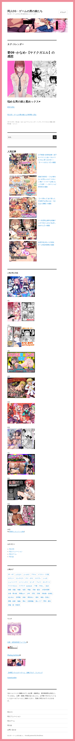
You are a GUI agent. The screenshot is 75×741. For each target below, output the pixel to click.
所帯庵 (18, 597)
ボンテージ (46, 582)
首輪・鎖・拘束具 (14, 605)
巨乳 (33, 593)
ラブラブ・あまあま (25, 586)
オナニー (11, 578)
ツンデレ (39, 122)
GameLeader (12, 678)
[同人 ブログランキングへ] (32, 647)
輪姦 (19, 601)
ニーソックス (23, 582)
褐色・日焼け (45, 597)
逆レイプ (38, 601)
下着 (35, 586)
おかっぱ (23, 122)
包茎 (24, 590)
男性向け (30, 597)
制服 (51, 122)
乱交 (47, 586)
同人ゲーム (13, 554)
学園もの (22, 593)
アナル (28, 122)
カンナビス (19, 578)
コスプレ (38, 578)
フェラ (38, 582)
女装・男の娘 (12, 593)
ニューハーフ (12, 582)
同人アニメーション (15, 551)
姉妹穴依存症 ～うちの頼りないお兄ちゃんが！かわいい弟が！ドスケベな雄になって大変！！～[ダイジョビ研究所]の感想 (47, 182)
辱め (24, 601)
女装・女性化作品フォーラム (16, 642)
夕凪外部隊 (45, 590)
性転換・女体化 (47, 593)
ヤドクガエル (45, 122)
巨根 (38, 593)
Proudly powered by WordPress (34, 735)
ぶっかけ (26, 574)
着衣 (37, 597)
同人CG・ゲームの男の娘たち (25, 11)
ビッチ (32, 582)
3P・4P (10, 574)
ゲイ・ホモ (29, 578)
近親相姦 (30, 601)
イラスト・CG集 (43, 574)
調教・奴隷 (11, 601)
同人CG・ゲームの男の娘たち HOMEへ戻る (21, 114)
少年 (28, 593)
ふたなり (18, 574)
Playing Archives (13, 655)
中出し (41, 586)
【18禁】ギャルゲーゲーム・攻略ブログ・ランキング (25, 672)
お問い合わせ (11, 730)
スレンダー (33, 122)
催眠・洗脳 (11, 590)
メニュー (63, 12)
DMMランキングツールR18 (16, 531)
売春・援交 (36, 590)
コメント (15, 123)
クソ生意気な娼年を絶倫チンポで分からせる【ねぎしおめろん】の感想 (47, 222)
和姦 (29, 590)
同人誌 (17, 122)
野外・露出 (47, 601)
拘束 (24, 597)
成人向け (11, 597)
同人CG (11, 549)
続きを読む (11, 107)
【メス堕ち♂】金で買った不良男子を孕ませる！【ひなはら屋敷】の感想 (47, 201)
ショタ (45, 578)
